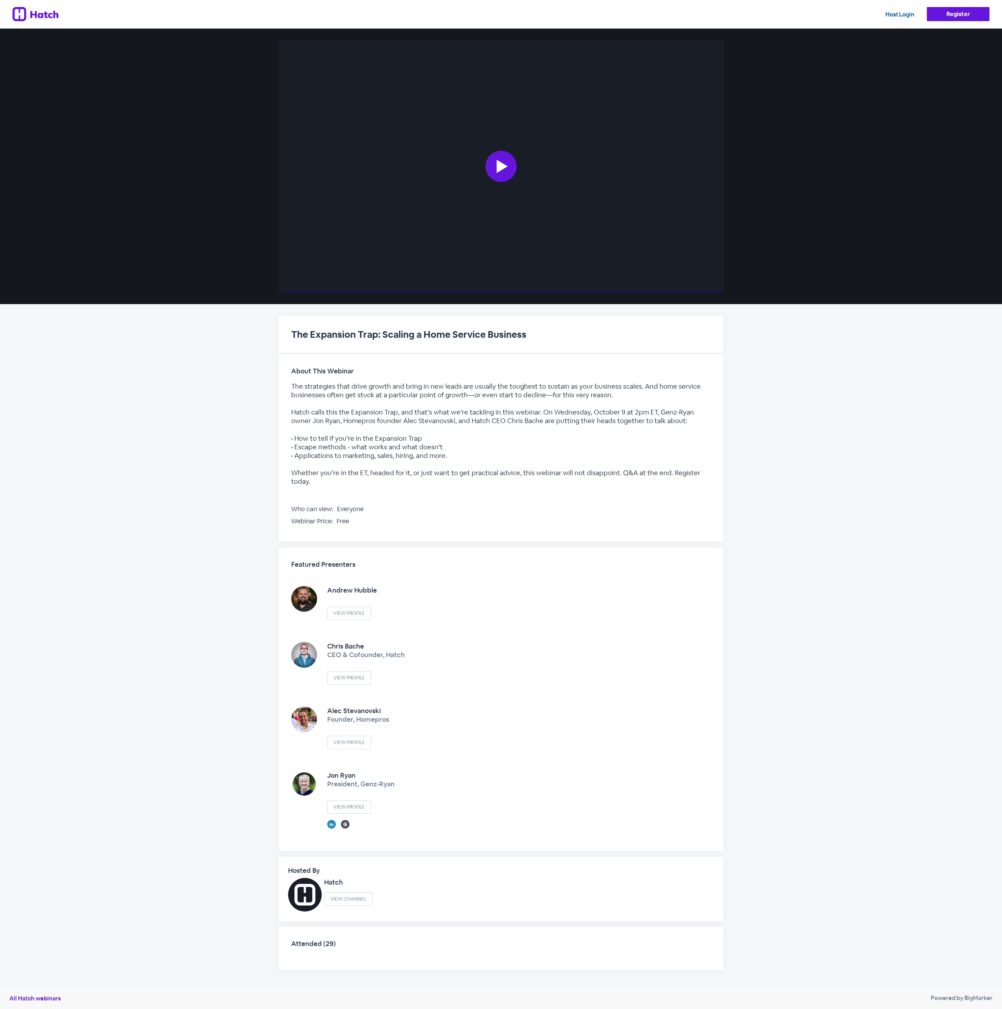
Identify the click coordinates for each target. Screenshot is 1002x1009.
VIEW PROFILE (349, 613)
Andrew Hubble (352, 590)
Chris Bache (345, 646)
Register (958, 14)
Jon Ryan (341, 775)
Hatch (333, 882)
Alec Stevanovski (354, 710)
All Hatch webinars (35, 998)
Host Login (899, 14)
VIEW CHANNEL (348, 899)
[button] (501, 166)
